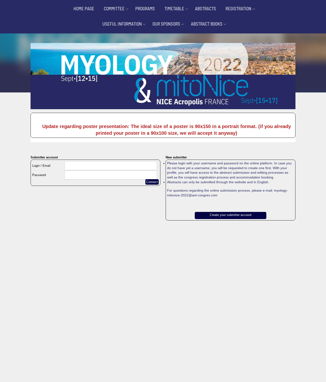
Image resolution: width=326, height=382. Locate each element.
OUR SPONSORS (166, 24)
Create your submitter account (231, 215)
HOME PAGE (84, 8)
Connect (152, 182)
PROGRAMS (145, 8)
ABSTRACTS (205, 8)
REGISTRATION (238, 8)
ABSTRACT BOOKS (206, 24)
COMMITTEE (114, 8)
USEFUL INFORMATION (122, 24)
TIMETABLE (174, 8)
